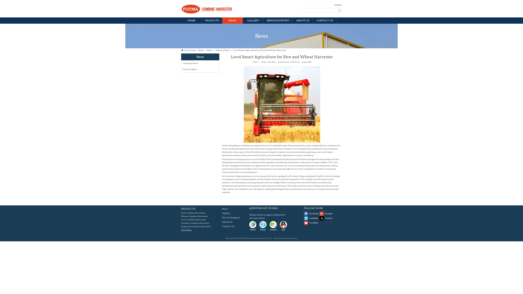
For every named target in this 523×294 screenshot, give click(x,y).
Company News (190, 63)
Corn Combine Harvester (193, 220)
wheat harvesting (263, 149)
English (338, 5)
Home (191, 20)
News (232, 20)
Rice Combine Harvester (193, 213)
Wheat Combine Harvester (194, 216)
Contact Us (324, 20)
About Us (302, 20)
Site (309, 62)
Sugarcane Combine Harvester (196, 226)
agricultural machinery (294, 145)
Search (339, 10)
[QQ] (283, 224)
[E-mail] (252, 224)
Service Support (278, 20)
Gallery (253, 20)
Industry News (190, 69)
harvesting (238, 159)
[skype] (263, 224)
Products (212, 20)
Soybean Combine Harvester (195, 223)
